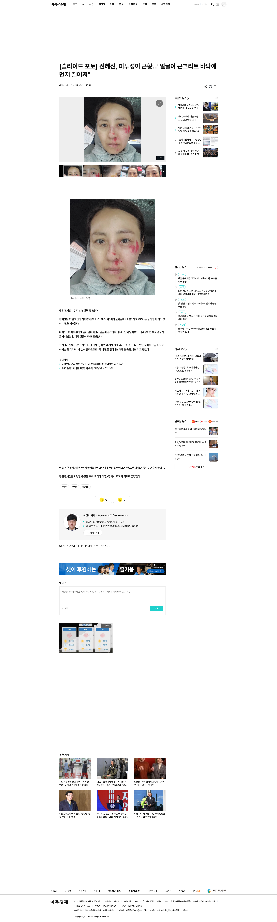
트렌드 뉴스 (180, 98)
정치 (121, 4)
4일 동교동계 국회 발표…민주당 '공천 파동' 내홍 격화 (74, 815)
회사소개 (53, 891)
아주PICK (180, 349)
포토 (154, 4)
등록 (156, 608)
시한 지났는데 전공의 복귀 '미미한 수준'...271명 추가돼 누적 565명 (74, 783)
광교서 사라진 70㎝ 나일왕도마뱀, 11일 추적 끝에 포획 (197, 330)
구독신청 (68, 891)
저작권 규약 (152, 891)
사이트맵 (182, 891)
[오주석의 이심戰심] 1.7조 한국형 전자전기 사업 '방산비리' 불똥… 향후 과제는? (197, 293)
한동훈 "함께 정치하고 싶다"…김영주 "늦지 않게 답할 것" (149, 783)
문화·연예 (165, 4)
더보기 (188, 468)
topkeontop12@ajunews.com (113, 515)
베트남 (215, 421)
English (196, 4)
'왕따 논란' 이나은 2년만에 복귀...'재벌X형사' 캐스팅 (87, 368)
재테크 (102, 4)
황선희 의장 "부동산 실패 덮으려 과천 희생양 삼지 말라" (197, 318)
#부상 (74, 486)
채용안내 (82, 891)
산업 (91, 4)
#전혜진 (85, 486)
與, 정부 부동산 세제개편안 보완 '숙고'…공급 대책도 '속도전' (112, 526)
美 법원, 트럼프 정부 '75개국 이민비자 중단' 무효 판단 (197, 305)
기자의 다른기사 (93, 533)
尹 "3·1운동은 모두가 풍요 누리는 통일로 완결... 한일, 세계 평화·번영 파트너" (112, 815)
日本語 (204, 4)
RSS (195, 891)
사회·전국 (133, 4)
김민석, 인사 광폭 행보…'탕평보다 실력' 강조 (105, 521)
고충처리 (167, 891)
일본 (206, 421)
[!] (217, 98)
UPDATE (211, 268)
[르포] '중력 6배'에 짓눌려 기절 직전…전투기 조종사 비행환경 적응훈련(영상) (112, 783)
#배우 (64, 486)
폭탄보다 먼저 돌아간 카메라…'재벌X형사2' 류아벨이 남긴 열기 (92, 363)
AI (83, 4)
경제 (112, 4)
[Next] (157, 129)
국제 (145, 4)
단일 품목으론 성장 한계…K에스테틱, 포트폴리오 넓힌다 (197, 280)
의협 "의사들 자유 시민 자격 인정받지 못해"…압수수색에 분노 (149, 815)
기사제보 (96, 891)
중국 (75, 4)
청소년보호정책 (135, 891)
